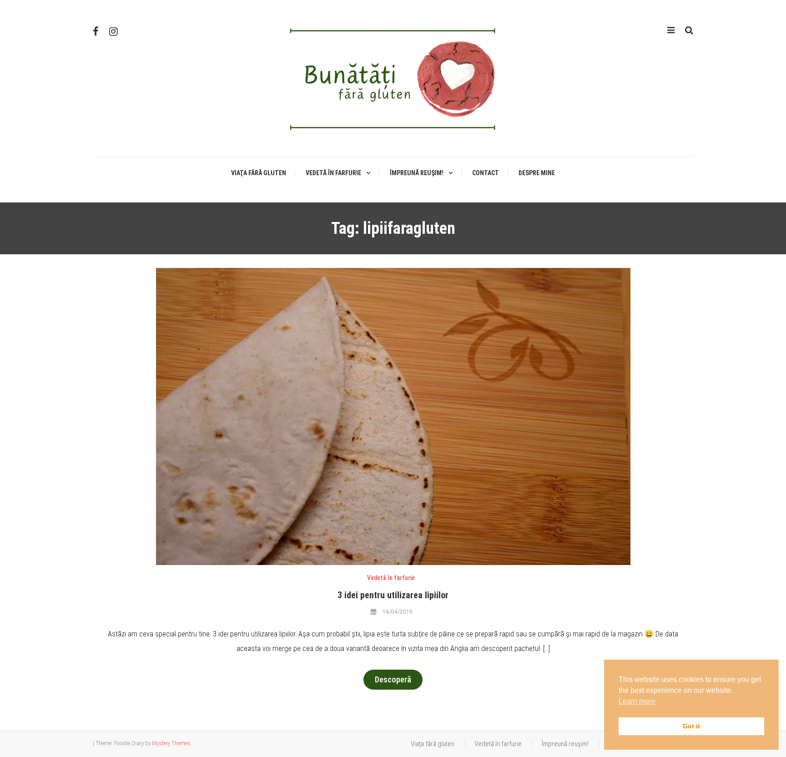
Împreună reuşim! (416, 173)
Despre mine (537, 173)
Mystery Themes (171, 743)
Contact (485, 173)
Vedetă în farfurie (333, 173)
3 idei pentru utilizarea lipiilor (393, 595)
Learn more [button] (637, 701)
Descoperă (393, 679)
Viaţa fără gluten (258, 173)
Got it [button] (691, 726)
